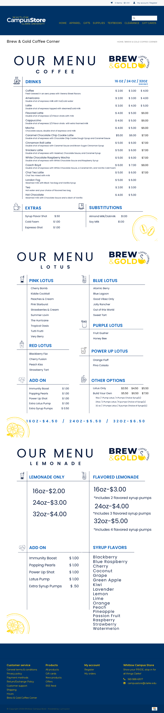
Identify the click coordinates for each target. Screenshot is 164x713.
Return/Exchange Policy (20, 681)
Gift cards (149, 23)
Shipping (11, 689)
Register (89, 669)
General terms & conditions (22, 669)
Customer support (17, 685)
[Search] (134, 18)
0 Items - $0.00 (122, 3)
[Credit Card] (154, 709)
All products (52, 669)
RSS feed (51, 685)
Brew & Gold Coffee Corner (141, 42)
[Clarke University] (26, 20)
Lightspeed (64, 709)
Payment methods (17, 677)
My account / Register (147, 3)
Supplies (99, 23)
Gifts (86, 23)
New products (54, 677)
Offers (49, 681)
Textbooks (115, 23)
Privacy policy (14, 673)
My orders (90, 673)
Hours (10, 693)
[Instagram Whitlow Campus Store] (87, 650)
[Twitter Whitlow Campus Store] (82, 650)
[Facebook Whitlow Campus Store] (76, 650)
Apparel (75, 23)
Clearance (132, 23)
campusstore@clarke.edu (142, 683)
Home (63, 23)
